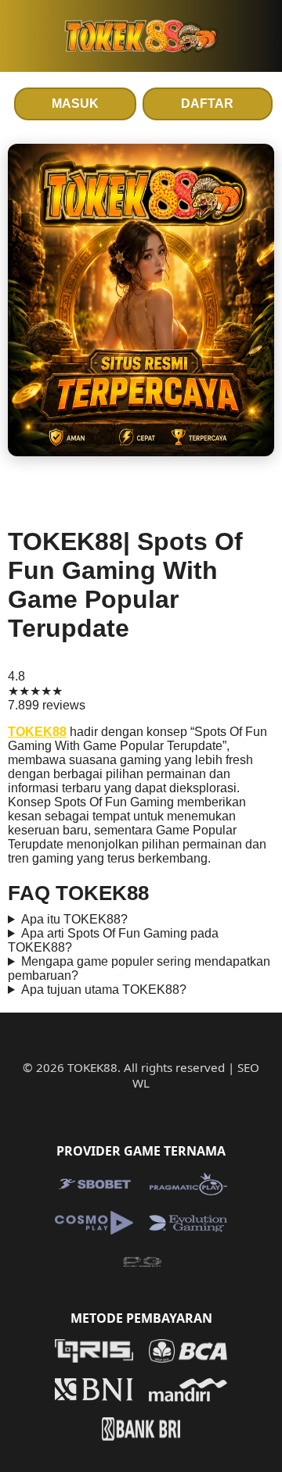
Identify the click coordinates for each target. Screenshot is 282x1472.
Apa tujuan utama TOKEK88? (103, 989)
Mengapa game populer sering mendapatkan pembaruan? (139, 968)
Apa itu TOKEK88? (74, 919)
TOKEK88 (37, 731)
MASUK (75, 103)
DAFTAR (207, 103)
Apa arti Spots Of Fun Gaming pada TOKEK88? (113, 940)
